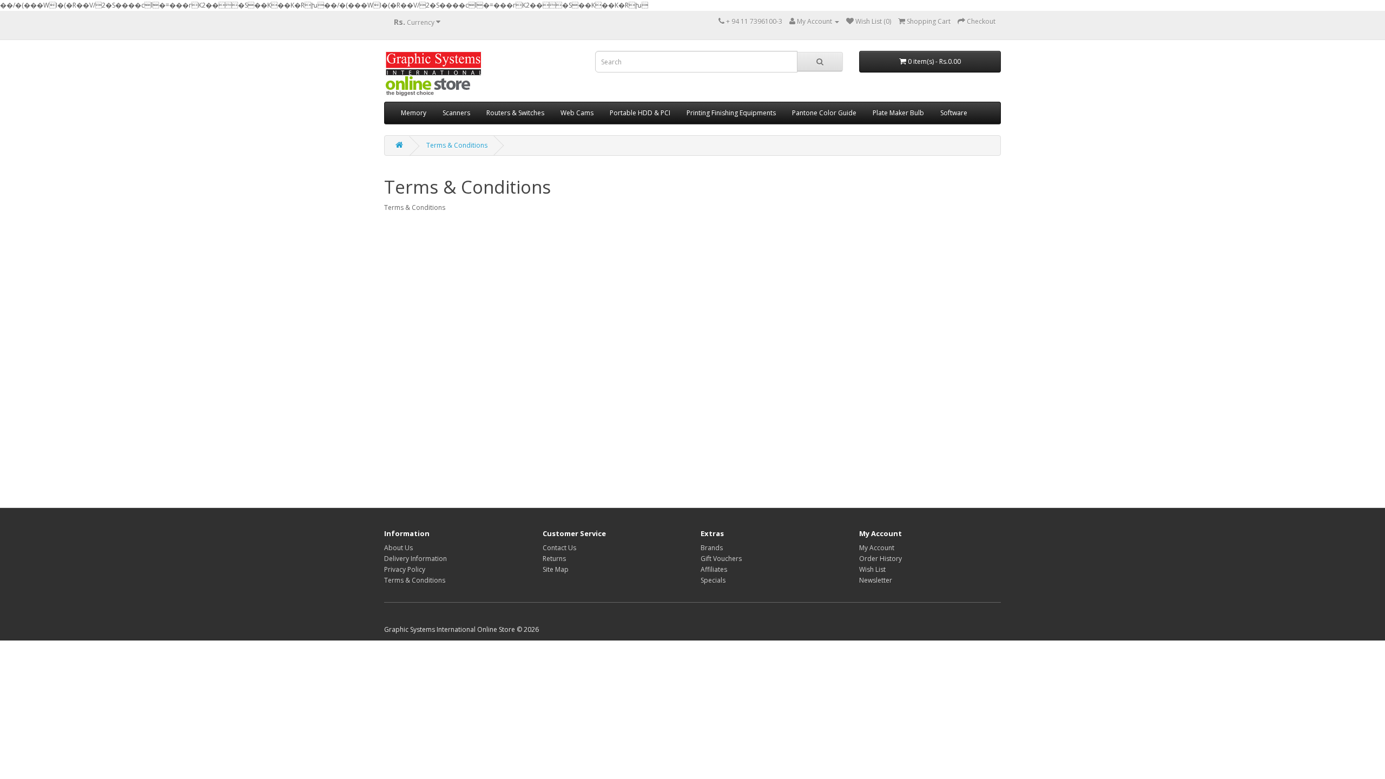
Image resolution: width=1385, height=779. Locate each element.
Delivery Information (415, 558)
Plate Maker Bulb (898, 112)
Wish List (872, 569)
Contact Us (559, 547)
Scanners (456, 112)
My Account (876, 547)
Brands (712, 547)
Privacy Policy (404, 569)
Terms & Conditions (456, 145)
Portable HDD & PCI (640, 112)
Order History (880, 558)
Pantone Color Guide (824, 112)
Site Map (556, 569)
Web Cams (576, 112)
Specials (713, 580)
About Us (398, 547)
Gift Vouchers (721, 558)
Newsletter (875, 580)
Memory (413, 112)
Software (953, 112)
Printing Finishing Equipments (731, 112)
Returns (554, 558)
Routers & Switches (515, 112)
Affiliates (714, 569)
